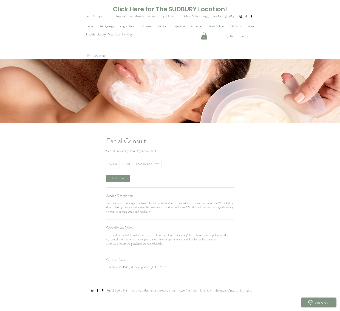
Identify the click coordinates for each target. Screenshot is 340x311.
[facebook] (246, 16)
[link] (118, 178)
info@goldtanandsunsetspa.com (135, 16)
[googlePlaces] (251, 16)
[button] (204, 36)
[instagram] (241, 16)
